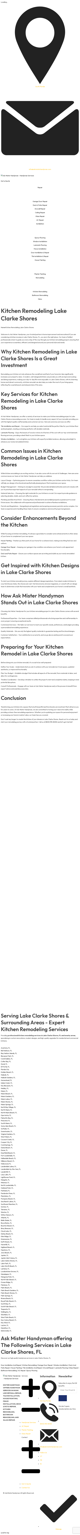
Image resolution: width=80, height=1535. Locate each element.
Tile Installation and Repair (10, 426)
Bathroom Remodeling (9, 1370)
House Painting (6, 541)
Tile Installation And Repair (32, 1368)
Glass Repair (73, 1368)
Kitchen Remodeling (29, 1365)
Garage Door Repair (8, 547)
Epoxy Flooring (32, 1370)
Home (3, 327)
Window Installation (8, 439)
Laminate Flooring (7, 433)
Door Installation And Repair (11, 1365)
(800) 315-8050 (51, 722)
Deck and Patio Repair (9, 553)
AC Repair (21, 1370)
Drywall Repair (48, 1368)
